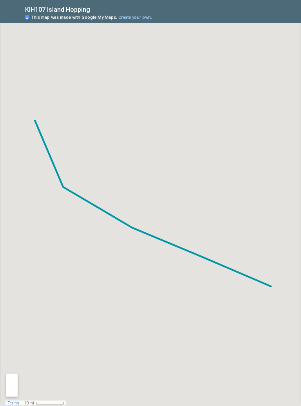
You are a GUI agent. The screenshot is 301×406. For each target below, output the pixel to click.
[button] (263, 16)
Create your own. (135, 17)
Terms (13, 403)
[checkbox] (96, 8)
